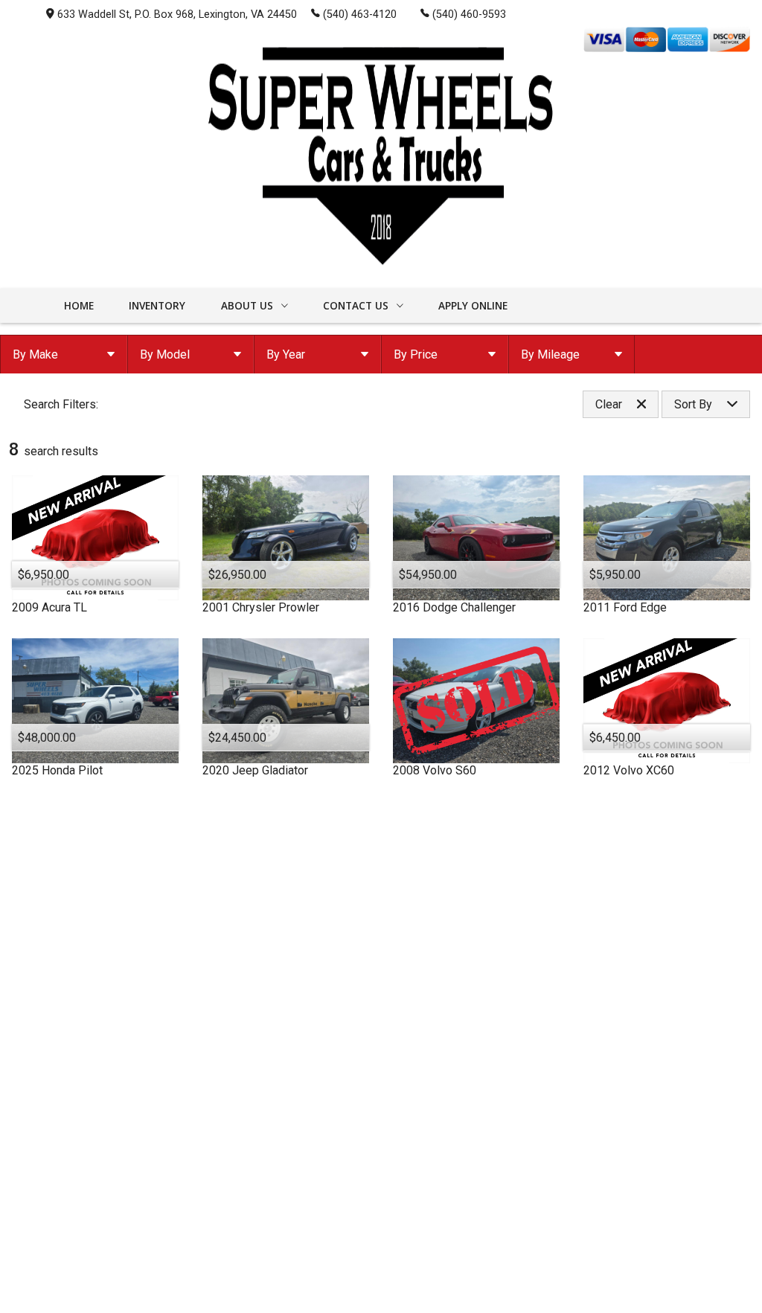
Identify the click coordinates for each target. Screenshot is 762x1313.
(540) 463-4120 (360, 14)
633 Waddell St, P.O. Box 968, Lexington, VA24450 (177, 14)
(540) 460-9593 (469, 14)
